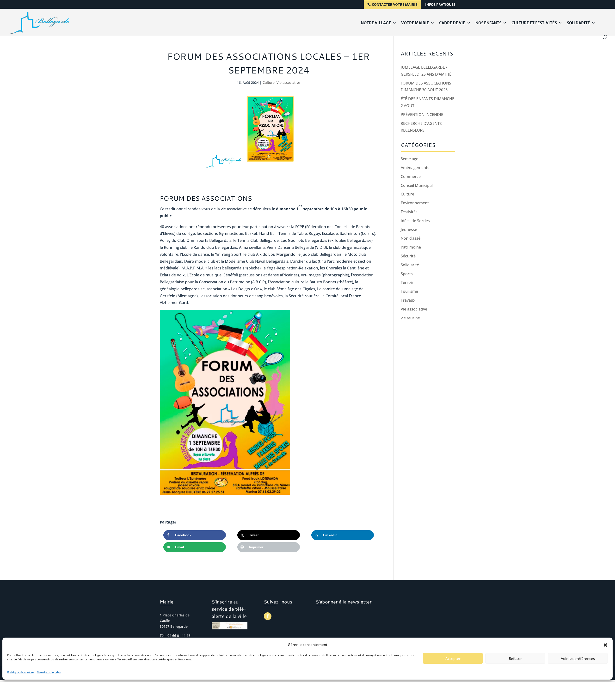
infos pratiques (440, 5)
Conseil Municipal (417, 185)
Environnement (415, 203)
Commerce (411, 176)
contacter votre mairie (394, 5)
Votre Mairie (415, 22)
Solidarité (578, 22)
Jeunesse (409, 229)
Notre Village (376, 22)
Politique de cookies (20, 672)
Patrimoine (411, 247)
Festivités (409, 211)
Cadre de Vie (452, 22)
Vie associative (288, 82)
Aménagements (415, 167)
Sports (407, 273)
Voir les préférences (578, 658)
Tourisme (409, 291)
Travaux (408, 300)
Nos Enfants (488, 22)
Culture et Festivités (534, 22)
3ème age (409, 158)
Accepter (453, 658)
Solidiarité (410, 265)
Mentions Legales (49, 672)
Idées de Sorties (415, 220)
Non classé (410, 238)
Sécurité (408, 256)
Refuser (515, 658)
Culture (269, 82)
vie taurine (410, 318)
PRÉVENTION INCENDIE (422, 114)
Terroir (407, 282)
